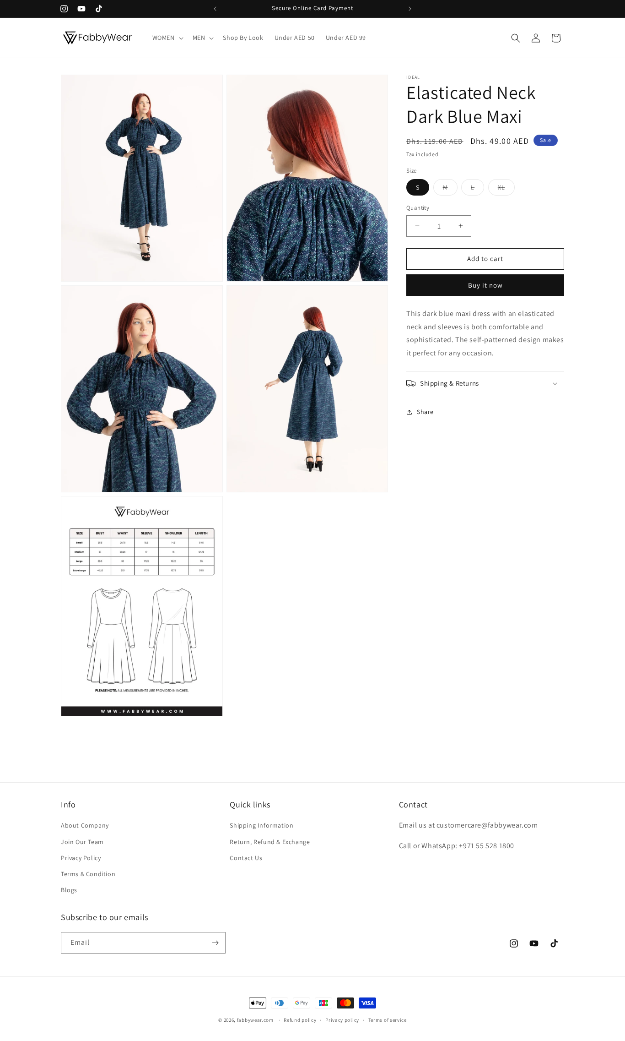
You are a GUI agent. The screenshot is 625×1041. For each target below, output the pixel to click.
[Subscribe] (215, 943)
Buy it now (485, 284)
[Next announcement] (410, 8)
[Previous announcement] (215, 8)
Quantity (417, 208)
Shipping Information (261, 825)
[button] (167, 37)
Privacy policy (342, 1020)
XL (506, 189)
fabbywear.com (255, 1020)
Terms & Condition (88, 874)
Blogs (69, 890)
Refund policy (300, 1020)
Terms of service (387, 1020)
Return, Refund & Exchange (270, 842)
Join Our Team (82, 842)
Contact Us (246, 858)
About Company (85, 825)
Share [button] (425, 412)
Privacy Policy (81, 858)
